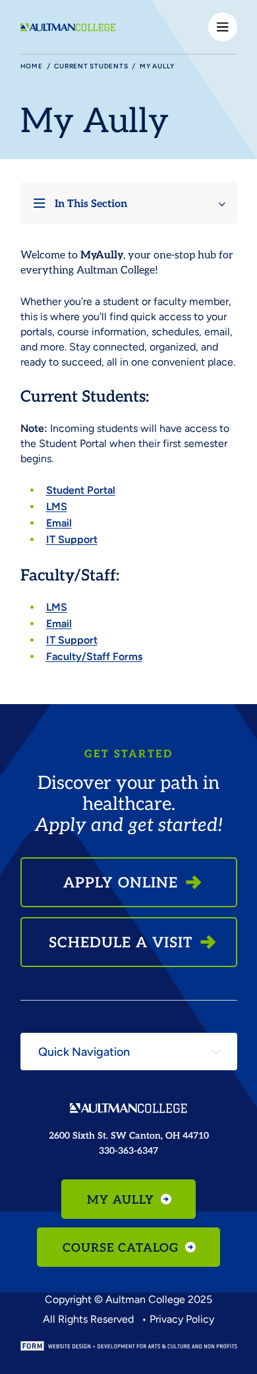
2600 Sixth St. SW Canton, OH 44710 (129, 1135)
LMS (56, 506)
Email (59, 523)
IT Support (72, 539)
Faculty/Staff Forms (94, 656)
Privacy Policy (182, 1319)
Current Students (91, 66)
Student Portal (80, 490)
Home (31, 66)
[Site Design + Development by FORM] (128, 1346)
